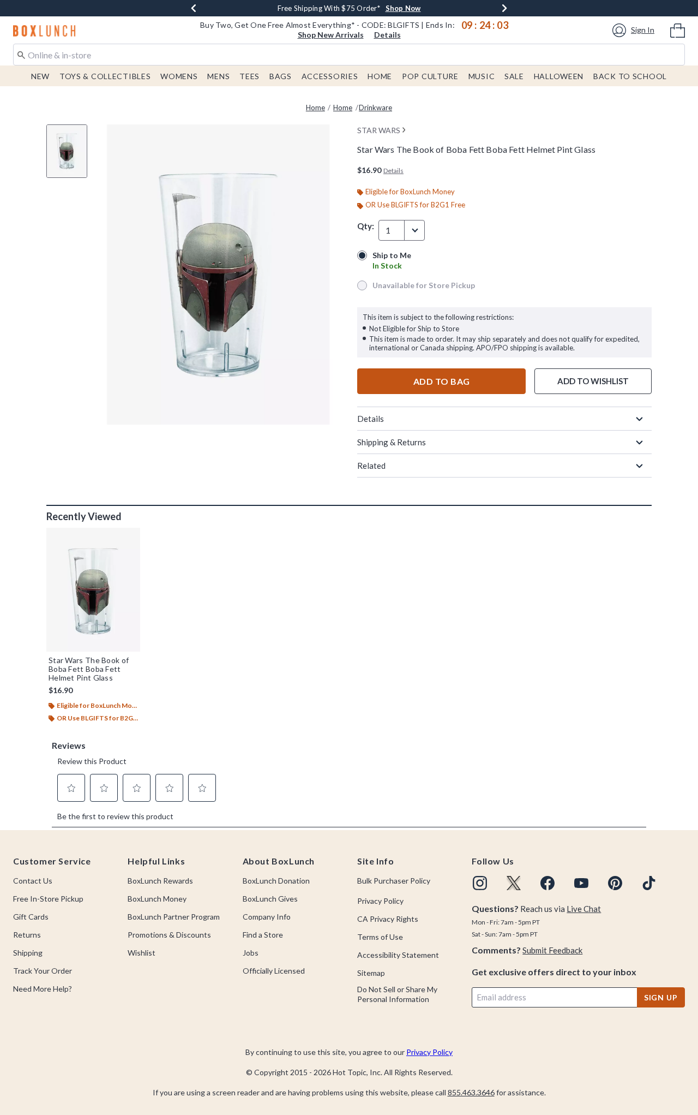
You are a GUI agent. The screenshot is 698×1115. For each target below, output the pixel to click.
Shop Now (403, 8)
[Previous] (193, 8)
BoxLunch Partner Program (174, 916)
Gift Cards (31, 916)
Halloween (558, 76)
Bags (280, 76)
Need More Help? (42, 988)
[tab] (70, 156)
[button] (635, 30)
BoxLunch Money (157, 898)
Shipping (28, 952)
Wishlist (141, 952)
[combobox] (349, 54)
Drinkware (375, 107)
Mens (218, 76)
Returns (27, 934)
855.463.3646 (471, 1092)
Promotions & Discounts (169, 934)
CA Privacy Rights (387, 918)
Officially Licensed (274, 970)
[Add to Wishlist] (129, 538)
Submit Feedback (552, 950)
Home (380, 76)
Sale (514, 76)
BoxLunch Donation (276, 880)
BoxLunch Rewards (160, 880)
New (40, 76)
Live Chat (584, 909)
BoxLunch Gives (270, 898)
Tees (249, 76)
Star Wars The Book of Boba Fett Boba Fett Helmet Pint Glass (89, 669)
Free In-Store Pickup (48, 898)
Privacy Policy (380, 900)
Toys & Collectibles (105, 76)
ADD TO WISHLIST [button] (593, 381)
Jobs (250, 952)
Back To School (630, 76)
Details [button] (393, 170)
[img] (480, 883)
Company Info (267, 916)
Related (371, 465)
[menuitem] (677, 29)
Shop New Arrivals (331, 34)
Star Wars (378, 130)
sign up (661, 997)
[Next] (504, 8)
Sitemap (371, 972)
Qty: (365, 226)
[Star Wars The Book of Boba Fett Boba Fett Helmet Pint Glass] (93, 589)
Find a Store (263, 934)
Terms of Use (380, 936)
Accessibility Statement (398, 954)
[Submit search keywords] (21, 54)
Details (387, 34)
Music (481, 76)
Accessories (330, 76)
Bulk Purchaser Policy (393, 880)
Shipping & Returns (391, 442)
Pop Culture (430, 76)
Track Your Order (42, 970)
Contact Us (32, 880)
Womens (178, 76)
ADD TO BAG (441, 381)
